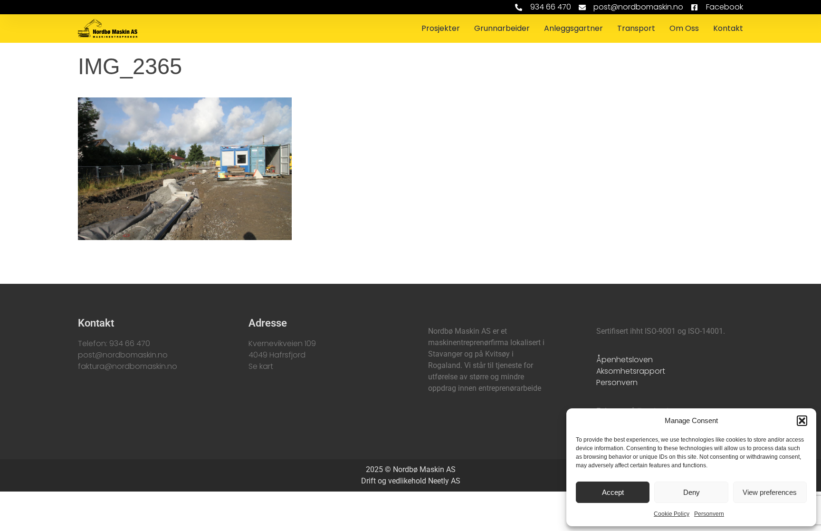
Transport (636, 28)
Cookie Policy (671, 514)
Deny (691, 492)
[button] (802, 420)
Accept (613, 492)
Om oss (684, 28)
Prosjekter (440, 28)
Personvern (709, 514)
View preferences (770, 492)
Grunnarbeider (502, 28)
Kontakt (728, 28)
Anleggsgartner (573, 28)
